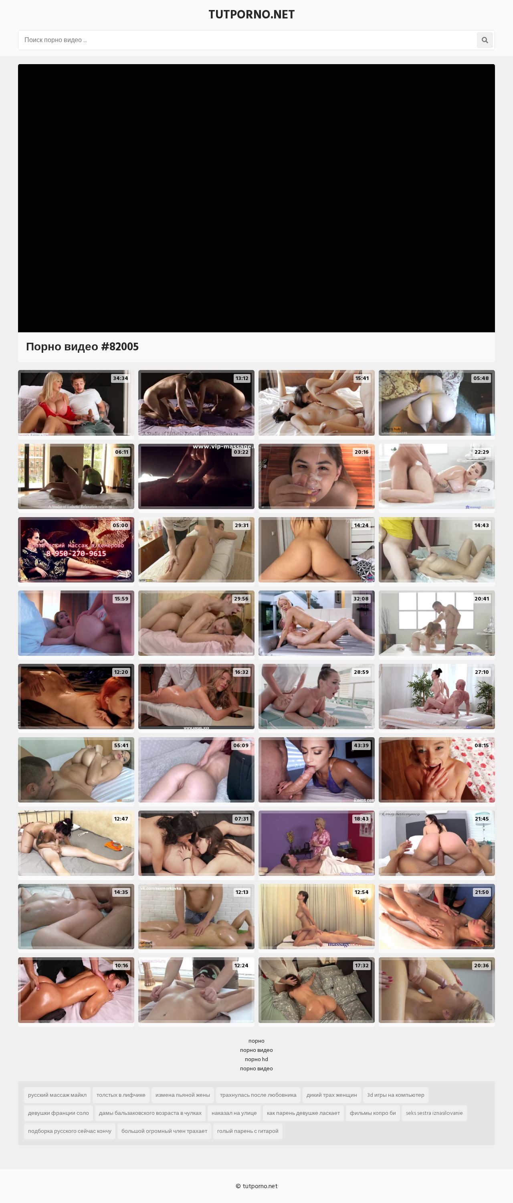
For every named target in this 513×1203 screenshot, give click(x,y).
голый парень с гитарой (248, 1131)
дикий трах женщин (332, 1095)
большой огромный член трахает (164, 1131)
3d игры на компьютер (395, 1095)
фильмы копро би (373, 1113)
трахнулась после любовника (258, 1095)
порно (256, 1040)
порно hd (256, 1059)
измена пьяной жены (183, 1095)
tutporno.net (251, 14)
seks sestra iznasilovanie (434, 1113)
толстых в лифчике (121, 1095)
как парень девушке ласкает (303, 1113)
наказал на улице (234, 1113)
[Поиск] (485, 40)
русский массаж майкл (57, 1095)
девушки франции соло (58, 1113)
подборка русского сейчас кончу (69, 1131)
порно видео (256, 1050)
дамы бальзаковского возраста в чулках (150, 1113)
